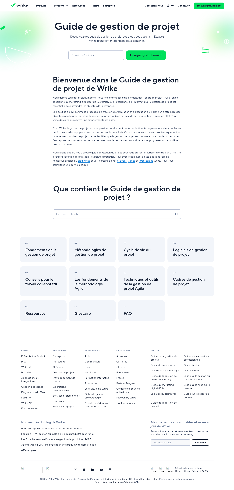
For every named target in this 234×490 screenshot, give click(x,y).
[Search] (176, 214)
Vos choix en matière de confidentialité (115, 482)
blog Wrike (84, 160)
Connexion (184, 5)
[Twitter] (75, 469)
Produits (41, 5)
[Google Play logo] (56, 470)
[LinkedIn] (92, 469)
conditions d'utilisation (146, 479)
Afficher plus (28, 450)
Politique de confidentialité (118, 479)
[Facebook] (84, 469)
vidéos (131, 160)
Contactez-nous (154, 5)
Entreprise (109, 5)
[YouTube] (101, 469)
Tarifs (96, 5)
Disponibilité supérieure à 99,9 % (191, 471)
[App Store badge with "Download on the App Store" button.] (32, 470)
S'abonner (200, 442)
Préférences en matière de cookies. (176, 479)
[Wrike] (20, 6)
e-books (122, 160)
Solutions (59, 5)
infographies (146, 160)
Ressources (78, 5)
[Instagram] (109, 469)
